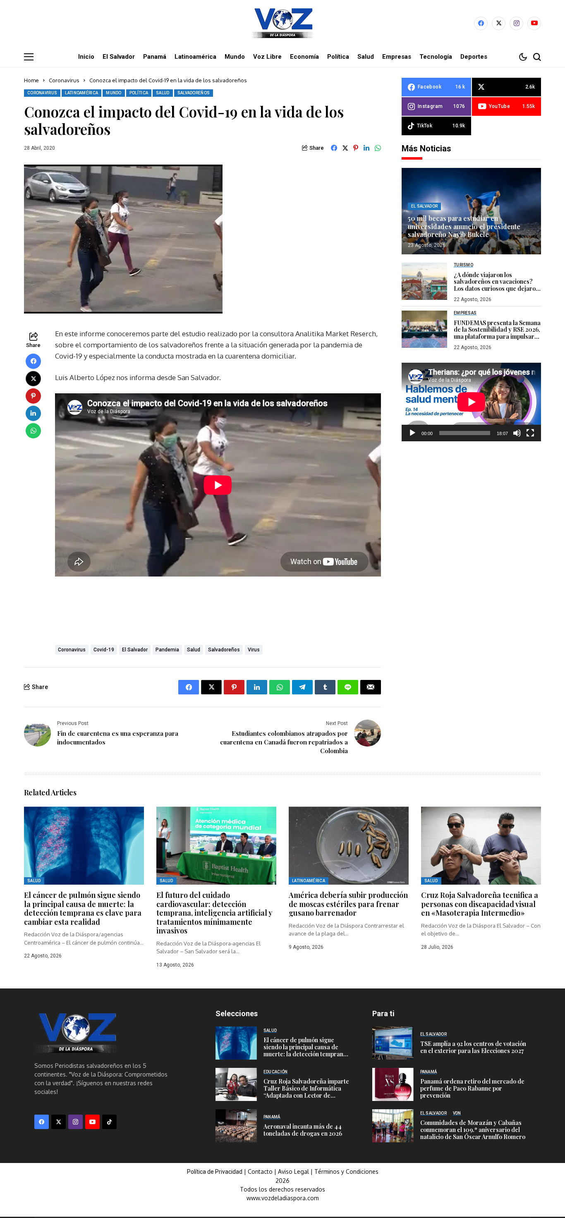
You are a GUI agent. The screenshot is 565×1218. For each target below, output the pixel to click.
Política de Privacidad (214, 1171)
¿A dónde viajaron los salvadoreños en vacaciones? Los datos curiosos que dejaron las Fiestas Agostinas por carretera (496, 288)
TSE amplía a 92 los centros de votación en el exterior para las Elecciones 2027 (473, 1047)
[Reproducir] (412, 432)
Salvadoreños (224, 650)
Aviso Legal (293, 1171)
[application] (471, 402)
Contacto (261, 1171)
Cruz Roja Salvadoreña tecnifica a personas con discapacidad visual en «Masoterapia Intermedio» (479, 904)
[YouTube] (534, 23)
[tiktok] (109, 1122)
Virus (254, 650)
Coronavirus (64, 80)
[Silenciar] (517, 432)
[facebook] (481, 23)
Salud (193, 650)
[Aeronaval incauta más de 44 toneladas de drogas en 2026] (236, 1125)
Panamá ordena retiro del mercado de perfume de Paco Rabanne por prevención (472, 1088)
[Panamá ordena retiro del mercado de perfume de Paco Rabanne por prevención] (393, 1084)
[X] (498, 23)
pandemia (167, 650)
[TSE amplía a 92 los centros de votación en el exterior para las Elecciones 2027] (393, 1043)
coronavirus (72, 650)
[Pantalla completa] (530, 432)
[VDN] (282, 23)
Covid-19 (103, 650)
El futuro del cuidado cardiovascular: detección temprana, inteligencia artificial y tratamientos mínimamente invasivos (214, 913)
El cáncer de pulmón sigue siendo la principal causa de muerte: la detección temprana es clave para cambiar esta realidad (82, 908)
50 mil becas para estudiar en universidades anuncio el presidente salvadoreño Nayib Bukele (464, 226)
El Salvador (135, 650)
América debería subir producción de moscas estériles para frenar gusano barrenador (348, 904)
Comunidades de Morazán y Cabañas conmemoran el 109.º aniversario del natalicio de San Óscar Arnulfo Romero (472, 1130)
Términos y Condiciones (346, 1171)
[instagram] (516, 23)
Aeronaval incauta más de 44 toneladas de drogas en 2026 (302, 1129)
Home (31, 80)
